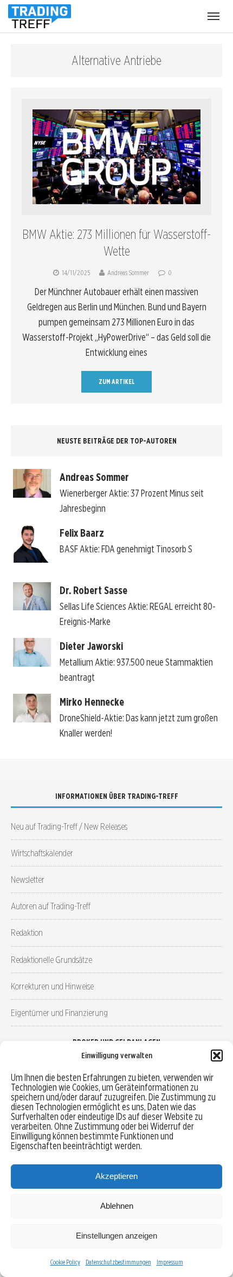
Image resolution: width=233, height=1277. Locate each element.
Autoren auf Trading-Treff (50, 905)
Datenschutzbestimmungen (118, 1262)
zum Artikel (117, 381)
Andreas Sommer (128, 273)
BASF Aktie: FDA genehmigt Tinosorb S (126, 549)
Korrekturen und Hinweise (52, 986)
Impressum (170, 1262)
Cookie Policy (65, 1262)
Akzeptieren (116, 1176)
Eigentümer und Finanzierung (59, 1012)
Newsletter (27, 879)
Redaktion (27, 932)
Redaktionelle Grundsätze (51, 959)
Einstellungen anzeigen (116, 1235)
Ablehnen (116, 1205)
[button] (216, 1055)
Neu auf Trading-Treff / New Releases (69, 826)
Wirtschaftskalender (42, 852)
